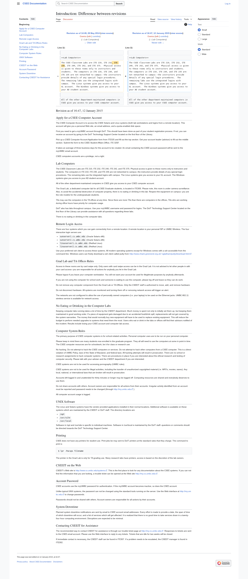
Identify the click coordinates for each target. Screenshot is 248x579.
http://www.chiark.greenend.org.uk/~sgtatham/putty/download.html (159, 254)
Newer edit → (158, 42)
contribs (96, 36)
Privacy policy (22, 562)
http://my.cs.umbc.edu (145, 473)
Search (119, 3)
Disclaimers (57, 562)
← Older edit (90, 42)
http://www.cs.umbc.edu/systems (90, 470)
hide (33, 19)
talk (89, 36)
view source (107, 33)
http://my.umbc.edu (122, 389)
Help (190, 24)
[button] (18, 3)
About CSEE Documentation (40, 562)
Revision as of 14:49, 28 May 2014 (83, 33)
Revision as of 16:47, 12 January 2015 (150, 33)
